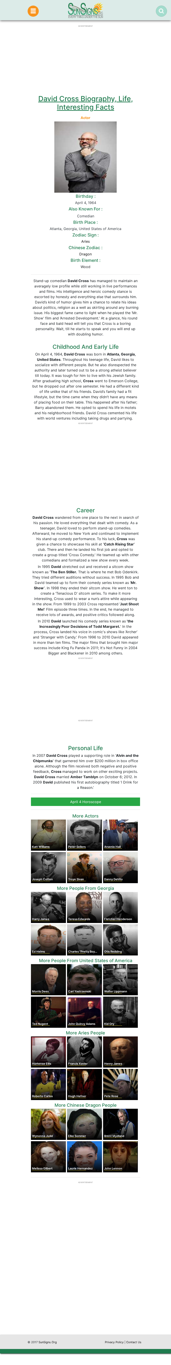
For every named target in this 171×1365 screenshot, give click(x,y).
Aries (85, 241)
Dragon (85, 254)
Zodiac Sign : (85, 235)
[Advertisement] (85, 1292)
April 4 (80, 202)
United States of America (100, 228)
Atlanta (55, 228)
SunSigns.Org (48, 1342)
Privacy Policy (114, 1342)
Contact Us (133, 1342)
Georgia (70, 228)
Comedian (85, 216)
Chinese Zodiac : (85, 247)
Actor (85, 117)
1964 (92, 202)
